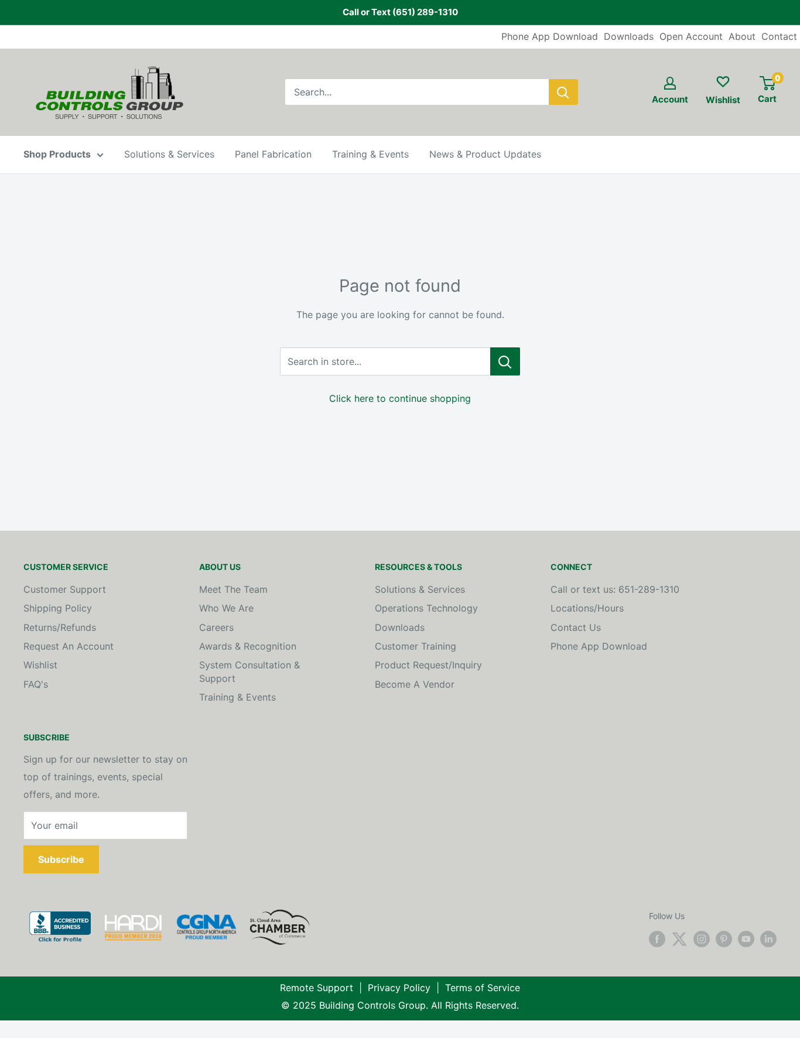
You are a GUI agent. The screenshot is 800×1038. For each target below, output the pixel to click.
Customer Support (64, 589)
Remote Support (316, 987)
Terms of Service (482, 987)
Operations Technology (426, 608)
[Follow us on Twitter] (679, 939)
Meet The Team (233, 589)
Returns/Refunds (59, 627)
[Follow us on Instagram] (701, 939)
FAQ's (35, 684)
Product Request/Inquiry (428, 665)
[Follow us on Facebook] (657, 939)
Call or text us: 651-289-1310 (615, 589)
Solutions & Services (169, 154)
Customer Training (415, 646)
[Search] (563, 92)
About (742, 36)
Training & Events (370, 154)
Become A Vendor (414, 684)
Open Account (691, 36)
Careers (216, 627)
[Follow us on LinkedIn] (768, 939)
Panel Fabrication (273, 154)
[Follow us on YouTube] (746, 939)
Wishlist (40, 665)
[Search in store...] (505, 361)
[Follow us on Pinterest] (724, 939)
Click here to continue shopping (400, 398)
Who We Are (226, 608)
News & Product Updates (485, 154)
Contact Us (576, 627)
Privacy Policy (399, 987)
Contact (779, 36)
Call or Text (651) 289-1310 (400, 12)
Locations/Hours (587, 608)
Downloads (629, 36)
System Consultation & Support (249, 671)
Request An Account (68, 646)
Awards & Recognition (247, 646)
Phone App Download (549, 36)
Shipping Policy (57, 608)
